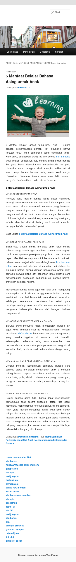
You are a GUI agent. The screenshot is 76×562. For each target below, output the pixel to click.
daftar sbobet (25, 333)
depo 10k (10, 506)
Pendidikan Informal (28, 436)
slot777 (9, 510)
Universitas (12, 51)
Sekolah (59, 51)
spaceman (11, 502)
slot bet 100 (12, 468)
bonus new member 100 (18, 457)
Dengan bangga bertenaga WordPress (38, 555)
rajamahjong (12, 533)
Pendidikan (29, 51)
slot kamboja (63, 156)
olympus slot (12, 483)
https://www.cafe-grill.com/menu (22, 464)
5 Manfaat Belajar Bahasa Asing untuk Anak (29, 78)
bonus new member (16, 487)
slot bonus (11, 461)
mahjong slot (12, 476)
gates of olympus (15, 529)
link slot (10, 537)
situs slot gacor (14, 540)
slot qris (10, 472)
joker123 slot (12, 491)
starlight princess (15, 525)
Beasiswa (45, 51)
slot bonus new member (18, 495)
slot (8, 521)
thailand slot (12, 480)
